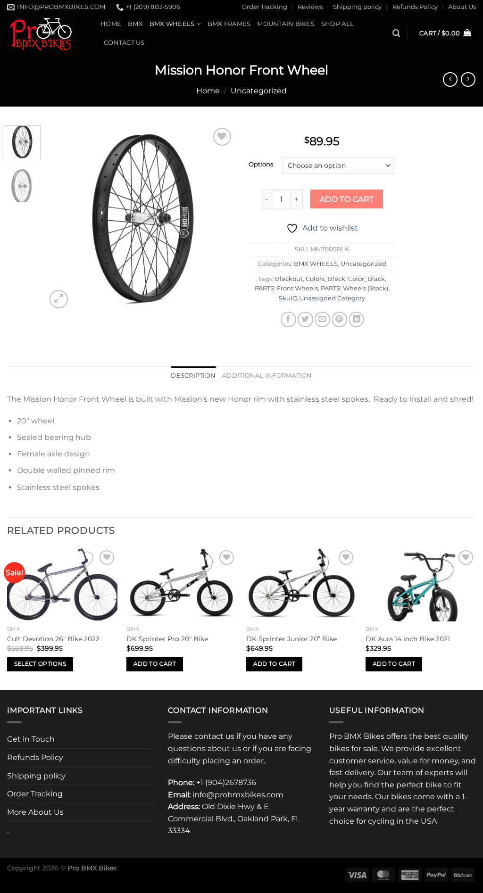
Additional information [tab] (267, 375)
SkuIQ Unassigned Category (322, 298)
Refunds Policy (415, 6)
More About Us (35, 812)
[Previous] (62, 218)
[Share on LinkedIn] (356, 319)
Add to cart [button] (154, 664)
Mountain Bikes (286, 23)
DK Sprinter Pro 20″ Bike (167, 639)
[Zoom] (59, 299)
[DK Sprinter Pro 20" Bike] (181, 584)
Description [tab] (193, 375)
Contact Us (124, 42)
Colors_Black (325, 278)
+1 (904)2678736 (226, 782)
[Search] (396, 33)
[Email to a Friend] (322, 319)
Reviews (310, 6)
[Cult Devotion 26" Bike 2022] (62, 584)
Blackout (289, 278)
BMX (135, 23)
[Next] (218, 218)
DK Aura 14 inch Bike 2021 (408, 639)
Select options (40, 664)
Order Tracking (264, 6)
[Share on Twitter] (305, 319)
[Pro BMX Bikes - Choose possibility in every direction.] (46, 33)
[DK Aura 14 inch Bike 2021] (421, 584)
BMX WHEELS (172, 23)
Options (261, 164)
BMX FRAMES (229, 23)
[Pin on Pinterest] (339, 319)
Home (110, 23)
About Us (462, 6)
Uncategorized (259, 90)
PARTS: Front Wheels (286, 288)
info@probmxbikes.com (237, 794)
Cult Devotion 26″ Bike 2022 (53, 639)
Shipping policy (357, 6)
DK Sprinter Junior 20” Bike (291, 639)
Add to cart (347, 199)
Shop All (337, 23)
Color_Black (366, 278)
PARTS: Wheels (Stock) (354, 288)
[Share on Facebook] (288, 319)
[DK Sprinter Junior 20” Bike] (301, 584)
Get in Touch (31, 739)
